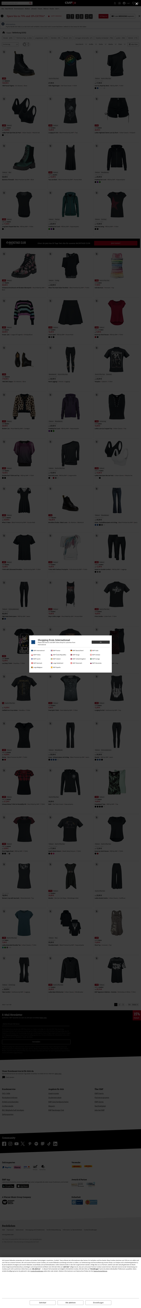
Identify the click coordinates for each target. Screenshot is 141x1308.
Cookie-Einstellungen (36, 1271)
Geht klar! (42, 1303)
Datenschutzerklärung (100, 1271)
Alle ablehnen (70, 1303)
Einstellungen (98, 1302)
